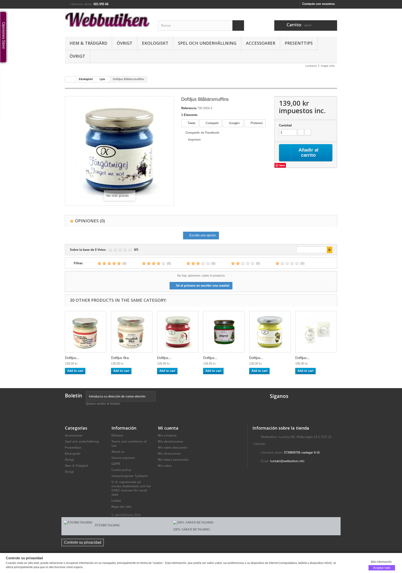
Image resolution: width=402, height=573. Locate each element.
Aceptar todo (381, 567)
